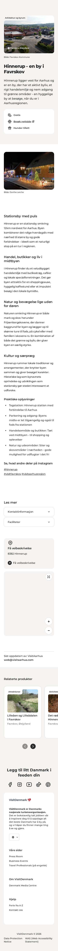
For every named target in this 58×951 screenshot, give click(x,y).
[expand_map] (48, 576)
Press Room (16, 856)
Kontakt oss (16, 910)
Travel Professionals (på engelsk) (28, 865)
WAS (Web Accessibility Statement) (38, 940)
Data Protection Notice (13, 940)
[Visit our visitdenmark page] (29, 784)
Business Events (18, 860)
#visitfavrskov (12, 474)
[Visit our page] (19, 784)
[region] (29, 603)
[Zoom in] (49, 621)
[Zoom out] (49, 630)
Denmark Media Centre (23, 885)
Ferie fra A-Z (16, 905)
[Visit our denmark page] (10, 784)
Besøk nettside (22, 121)
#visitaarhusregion (33, 474)
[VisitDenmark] (20, 800)
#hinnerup (10, 469)
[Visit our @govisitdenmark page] (38, 784)
